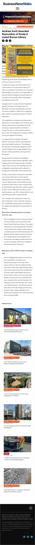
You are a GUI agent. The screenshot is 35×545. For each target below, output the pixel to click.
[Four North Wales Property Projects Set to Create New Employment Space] (17, 316)
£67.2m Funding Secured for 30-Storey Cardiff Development (17, 427)
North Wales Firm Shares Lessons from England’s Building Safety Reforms (15, 363)
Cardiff (6, 454)
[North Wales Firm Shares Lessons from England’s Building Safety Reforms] (17, 348)
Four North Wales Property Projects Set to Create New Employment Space (16, 331)
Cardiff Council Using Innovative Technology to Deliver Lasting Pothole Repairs (16, 459)
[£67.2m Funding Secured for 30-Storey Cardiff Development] (17, 412)
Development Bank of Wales (12, 326)
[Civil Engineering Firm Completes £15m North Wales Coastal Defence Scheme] (17, 476)
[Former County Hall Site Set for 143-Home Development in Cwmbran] (17, 380)
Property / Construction (25, 26)
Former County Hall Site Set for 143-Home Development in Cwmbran (16, 395)
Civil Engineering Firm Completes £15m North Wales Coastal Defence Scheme (17, 491)
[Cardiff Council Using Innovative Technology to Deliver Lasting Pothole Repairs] (17, 444)
